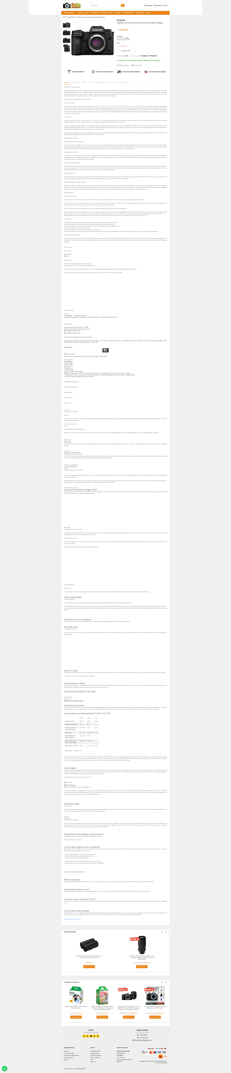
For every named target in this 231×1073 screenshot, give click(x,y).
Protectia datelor (128, 13)
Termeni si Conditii (69, 1053)
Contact (117, 13)
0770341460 (143, 1038)
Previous (66, 20)
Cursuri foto (93, 13)
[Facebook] (84, 1036)
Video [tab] (84, 82)
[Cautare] (123, 5)
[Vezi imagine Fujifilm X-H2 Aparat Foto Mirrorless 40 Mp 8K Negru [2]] (66, 40)
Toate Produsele (69, 13)
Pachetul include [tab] (112, 82)
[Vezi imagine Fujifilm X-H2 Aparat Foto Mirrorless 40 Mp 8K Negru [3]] (66, 48)
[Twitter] (94, 1036)
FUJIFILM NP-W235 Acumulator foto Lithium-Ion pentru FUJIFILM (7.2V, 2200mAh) (89, 956)
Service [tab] (91, 82)
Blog (86, 13)
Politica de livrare (68, 1057)
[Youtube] (90, 1036)
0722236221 (143, 1035)
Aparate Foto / (72, 17)
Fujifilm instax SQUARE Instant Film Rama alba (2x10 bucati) (76, 1007)
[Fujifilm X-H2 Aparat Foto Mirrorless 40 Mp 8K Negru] (92, 40)
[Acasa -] (72, 5)
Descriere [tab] (67, 82)
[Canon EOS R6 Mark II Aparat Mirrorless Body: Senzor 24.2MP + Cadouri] (155, 995)
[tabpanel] (92, 40)
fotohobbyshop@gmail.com (143, 1040)
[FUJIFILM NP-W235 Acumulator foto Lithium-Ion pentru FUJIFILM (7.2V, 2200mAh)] (89, 945)
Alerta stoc (126, 51)
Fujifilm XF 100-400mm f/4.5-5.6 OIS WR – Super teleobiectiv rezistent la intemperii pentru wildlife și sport (141, 957)
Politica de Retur (95, 1053)
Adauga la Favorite (123, 65)
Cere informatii (137, 65)
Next (66, 53)
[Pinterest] (87, 1036)
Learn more (68, 347)
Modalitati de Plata (96, 1051)
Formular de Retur (95, 1057)
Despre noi (67, 1051)
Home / (65, 17)
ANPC (92, 1059)
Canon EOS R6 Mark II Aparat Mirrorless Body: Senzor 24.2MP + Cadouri (155, 1007)
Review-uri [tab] (122, 82)
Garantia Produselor (96, 1055)
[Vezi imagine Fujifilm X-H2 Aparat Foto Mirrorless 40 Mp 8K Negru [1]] (66, 32)
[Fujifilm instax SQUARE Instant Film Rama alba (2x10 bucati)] (76, 995)
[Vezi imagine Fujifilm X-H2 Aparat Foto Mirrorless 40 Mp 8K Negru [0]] (66, 25)
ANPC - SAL (93, 1062)
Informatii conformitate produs (72, 919)
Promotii (102, 13)
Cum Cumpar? (140, 13)
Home (80, 13)
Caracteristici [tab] (75, 82)
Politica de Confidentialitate (71, 1055)
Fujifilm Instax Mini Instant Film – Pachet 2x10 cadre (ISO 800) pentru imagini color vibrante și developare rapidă (102, 1008)
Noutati (110, 13)
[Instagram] (97, 1036)
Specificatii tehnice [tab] (100, 82)
